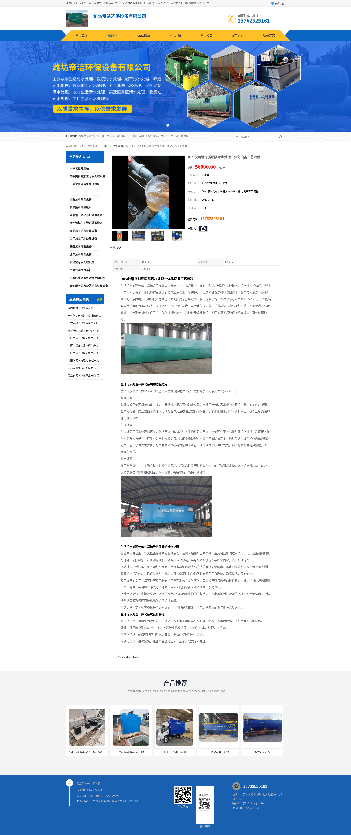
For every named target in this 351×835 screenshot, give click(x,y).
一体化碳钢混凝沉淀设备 (262, 752)
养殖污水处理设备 (81, 246)
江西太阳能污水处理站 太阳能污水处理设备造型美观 (85, 368)
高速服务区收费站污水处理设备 (89, 285)
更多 (99, 299)
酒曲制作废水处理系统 (80, 308)
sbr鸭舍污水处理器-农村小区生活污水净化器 (85, 330)
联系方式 (269, 35)
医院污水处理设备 (81, 199)
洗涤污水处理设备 (81, 254)
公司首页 (81, 35)
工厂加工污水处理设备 (83, 238)
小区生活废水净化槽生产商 (83, 345)
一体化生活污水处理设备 (114, 146)
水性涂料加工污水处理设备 (86, 222)
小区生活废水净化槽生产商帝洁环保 (85, 338)
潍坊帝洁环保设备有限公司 (91, 796)
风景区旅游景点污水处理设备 (87, 278)
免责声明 (109, 801)
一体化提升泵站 (79, 168)
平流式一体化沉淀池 (86, 752)
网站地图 (133, 801)
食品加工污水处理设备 (83, 230)
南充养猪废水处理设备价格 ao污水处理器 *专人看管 (85, 323)
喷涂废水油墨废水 (81, 207)
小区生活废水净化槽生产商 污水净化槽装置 (85, 353)
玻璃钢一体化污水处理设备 (86, 215)
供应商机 (112, 35)
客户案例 (238, 35)
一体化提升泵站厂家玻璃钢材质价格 (85, 315)
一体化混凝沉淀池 (130, 752)
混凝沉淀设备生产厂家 (218, 752)
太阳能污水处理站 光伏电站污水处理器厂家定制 (85, 360)
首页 (81, 146)
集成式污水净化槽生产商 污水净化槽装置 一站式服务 (85, 375)
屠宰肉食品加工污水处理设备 (87, 176)
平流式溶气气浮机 (81, 270)
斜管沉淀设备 (174, 752)
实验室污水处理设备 (82, 262)
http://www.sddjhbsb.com (126, 657)
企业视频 (144, 35)
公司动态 (206, 35)
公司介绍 (175, 35)
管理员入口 (121, 801)
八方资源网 (96, 801)
